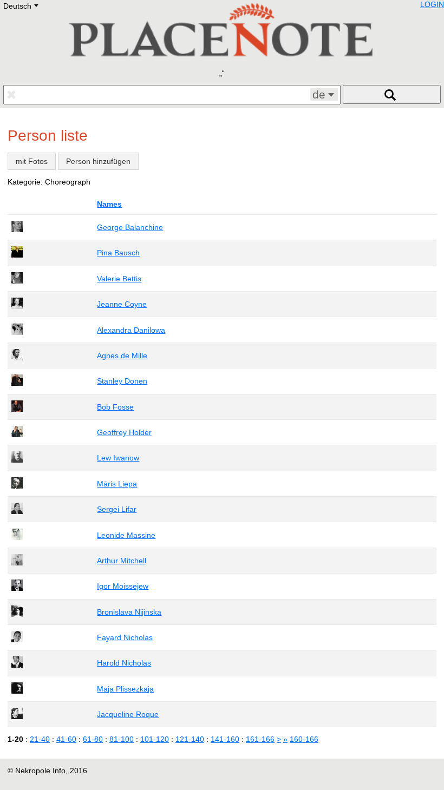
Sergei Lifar (116, 509)
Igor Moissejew (122, 586)
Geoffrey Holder (124, 432)
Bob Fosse (115, 407)
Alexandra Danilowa (131, 330)
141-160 (225, 739)
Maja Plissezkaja (125, 688)
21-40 (40, 739)
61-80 (93, 739)
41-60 (66, 739)
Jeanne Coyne (122, 304)
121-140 (189, 739)
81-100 (121, 739)
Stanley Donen (122, 381)
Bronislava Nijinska (129, 612)
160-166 (304, 739)
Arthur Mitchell (121, 560)
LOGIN (432, 4)
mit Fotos (32, 161)
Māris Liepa (117, 483)
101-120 (154, 739)
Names (109, 204)
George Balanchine (130, 227)
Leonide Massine (126, 535)
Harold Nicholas (124, 663)
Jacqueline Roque (128, 714)
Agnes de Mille (122, 355)
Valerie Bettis (119, 278)
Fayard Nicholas (125, 637)
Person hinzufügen (98, 161)
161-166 (260, 739)
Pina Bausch (118, 252)
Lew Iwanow (118, 457)
